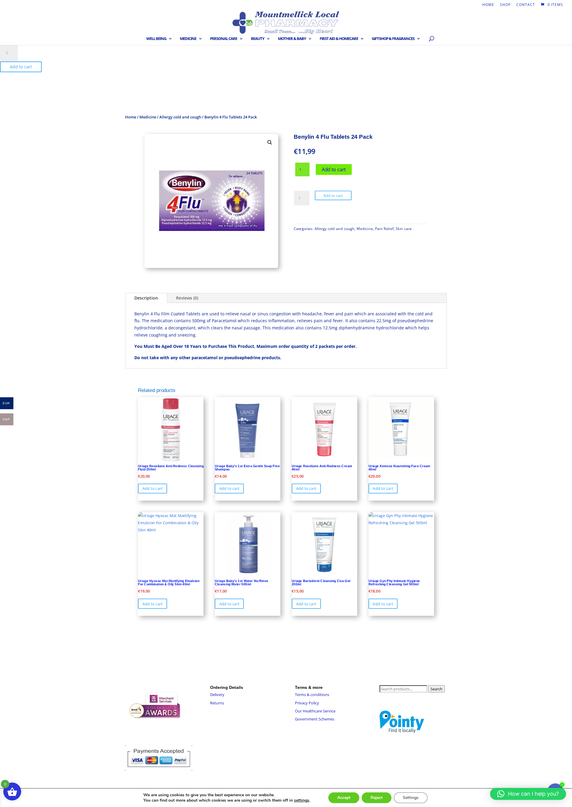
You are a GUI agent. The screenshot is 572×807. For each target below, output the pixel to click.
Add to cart (21, 67)
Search (436, 689)
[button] (270, 142)
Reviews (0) (187, 298)
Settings (411, 797)
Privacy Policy (307, 703)
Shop (505, 5)
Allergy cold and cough (180, 117)
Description (146, 298)
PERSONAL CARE (223, 38)
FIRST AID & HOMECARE (339, 38)
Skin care (404, 228)
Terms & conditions (312, 694)
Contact (525, 5)
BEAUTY (257, 38)
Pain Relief (384, 228)
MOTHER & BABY (292, 38)
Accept (343, 797)
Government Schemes (314, 719)
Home (488, 5)
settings (301, 800)
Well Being (156, 38)
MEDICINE (188, 38)
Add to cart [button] (152, 488)
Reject (377, 797)
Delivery (217, 694)
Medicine (147, 117)
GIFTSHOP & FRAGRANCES (393, 38)
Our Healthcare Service (315, 711)
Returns (217, 703)
